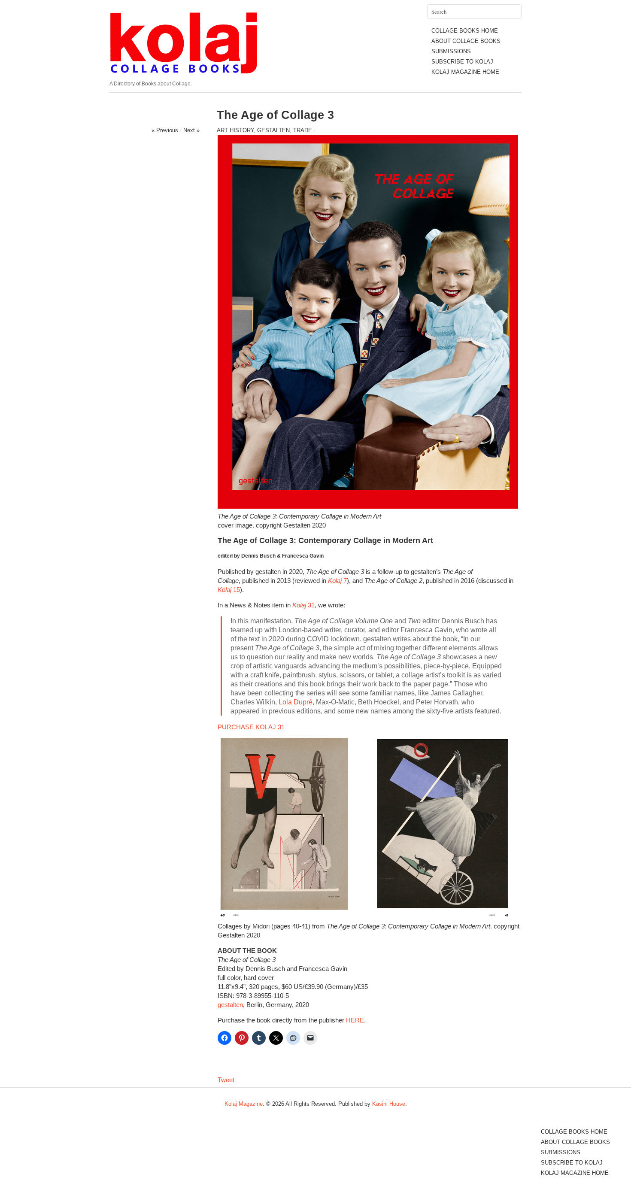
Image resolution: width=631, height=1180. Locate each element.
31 (303, 605)
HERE (355, 1020)
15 (229, 589)
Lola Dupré (295, 702)
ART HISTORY (235, 130)
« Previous (165, 130)
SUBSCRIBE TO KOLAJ (462, 61)
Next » (191, 130)
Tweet (226, 1079)
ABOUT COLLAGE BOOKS (466, 41)
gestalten (230, 1004)
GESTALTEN (273, 130)
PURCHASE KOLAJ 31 (251, 727)
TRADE (302, 130)
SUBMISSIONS (451, 51)
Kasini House (388, 1104)
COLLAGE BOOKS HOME (464, 30)
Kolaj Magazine (243, 1104)
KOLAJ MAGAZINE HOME (465, 72)
